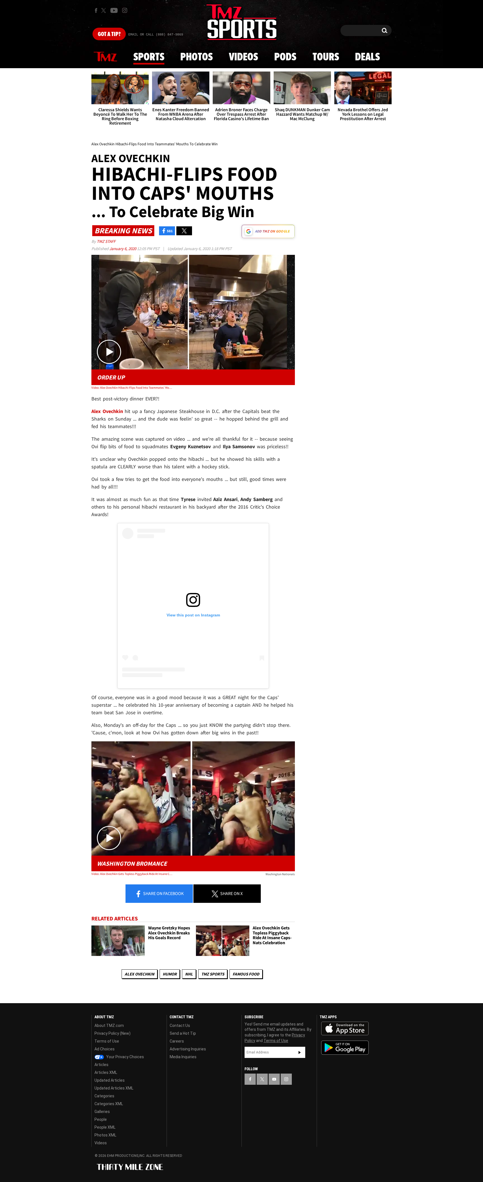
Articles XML (105, 1072)
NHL (189, 974)
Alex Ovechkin (139, 974)
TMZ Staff (106, 241)
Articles (101, 1064)
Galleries (102, 1111)
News (105, 57)
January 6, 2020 (123, 248)
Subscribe (299, 1052)
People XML (104, 1127)
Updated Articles (109, 1080)
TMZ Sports (212, 974)
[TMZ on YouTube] (274, 1079)
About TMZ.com (109, 1025)
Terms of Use (106, 1041)
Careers (177, 1041)
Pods (285, 57)
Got (109, 34)
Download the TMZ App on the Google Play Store (345, 1048)
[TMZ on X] (104, 10)
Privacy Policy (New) (112, 1033)
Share (163, 893)
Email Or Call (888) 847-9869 (155, 35)
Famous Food (246, 974)
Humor (170, 974)
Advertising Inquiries (188, 1049)
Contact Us (180, 1025)
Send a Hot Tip (183, 1033)
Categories (104, 1096)
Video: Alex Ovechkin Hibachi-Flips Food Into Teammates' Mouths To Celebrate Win (132, 388)
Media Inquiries (183, 1057)
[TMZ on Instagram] (124, 10)
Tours (325, 57)
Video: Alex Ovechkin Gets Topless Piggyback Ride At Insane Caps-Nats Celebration (132, 874)
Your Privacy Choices (124, 1057)
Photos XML (105, 1135)
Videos (243, 57)
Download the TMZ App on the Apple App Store (345, 1029)
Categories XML (108, 1104)
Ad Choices (104, 1049)
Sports (148, 57)
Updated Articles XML (113, 1088)
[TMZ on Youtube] (114, 10)
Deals (367, 57)
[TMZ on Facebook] (96, 10)
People (100, 1119)
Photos (196, 57)
